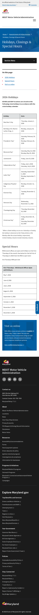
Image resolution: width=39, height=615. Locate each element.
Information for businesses (11, 460)
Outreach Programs (8, 472)
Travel (6, 585)
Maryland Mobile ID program (11, 469)
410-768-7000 (17, 398)
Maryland (7, 579)
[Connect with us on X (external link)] (20, 379)
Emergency (8, 582)
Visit (6, 517)
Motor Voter (6, 432)
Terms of (6, 566)
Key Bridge (8, 594)
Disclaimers (6, 429)
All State (8, 538)
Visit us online (9, 84)
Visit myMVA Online (14, 345)
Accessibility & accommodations (12, 441)
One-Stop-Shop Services (10, 420)
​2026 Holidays (10, 77)
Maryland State (9, 548)
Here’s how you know (9, 5)
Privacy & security (8, 423)
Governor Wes (9, 532)
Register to (7, 514)
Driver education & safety (10, 451)
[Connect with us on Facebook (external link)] (15, 379)
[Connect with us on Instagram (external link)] (4, 379)
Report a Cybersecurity (12, 588)
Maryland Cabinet (11, 535)
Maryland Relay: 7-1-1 (9, 401)
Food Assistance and (10, 504)
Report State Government (12, 551)
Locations (5, 414)
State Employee (10, 542)
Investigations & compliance (11, 457)
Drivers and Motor (10, 501)
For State (9, 545)
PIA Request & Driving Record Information (16, 426)
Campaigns (6, 480)
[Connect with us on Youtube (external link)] (9, 379)
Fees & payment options (10, 448)
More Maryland (10, 520)
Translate (33, 5)
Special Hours (9, 81)
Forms (4, 444)
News (4, 417)
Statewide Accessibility (11, 560)
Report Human (10, 591)
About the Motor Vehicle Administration (15, 411)
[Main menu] (34, 20)
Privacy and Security (10, 563)
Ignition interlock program (11, 454)
